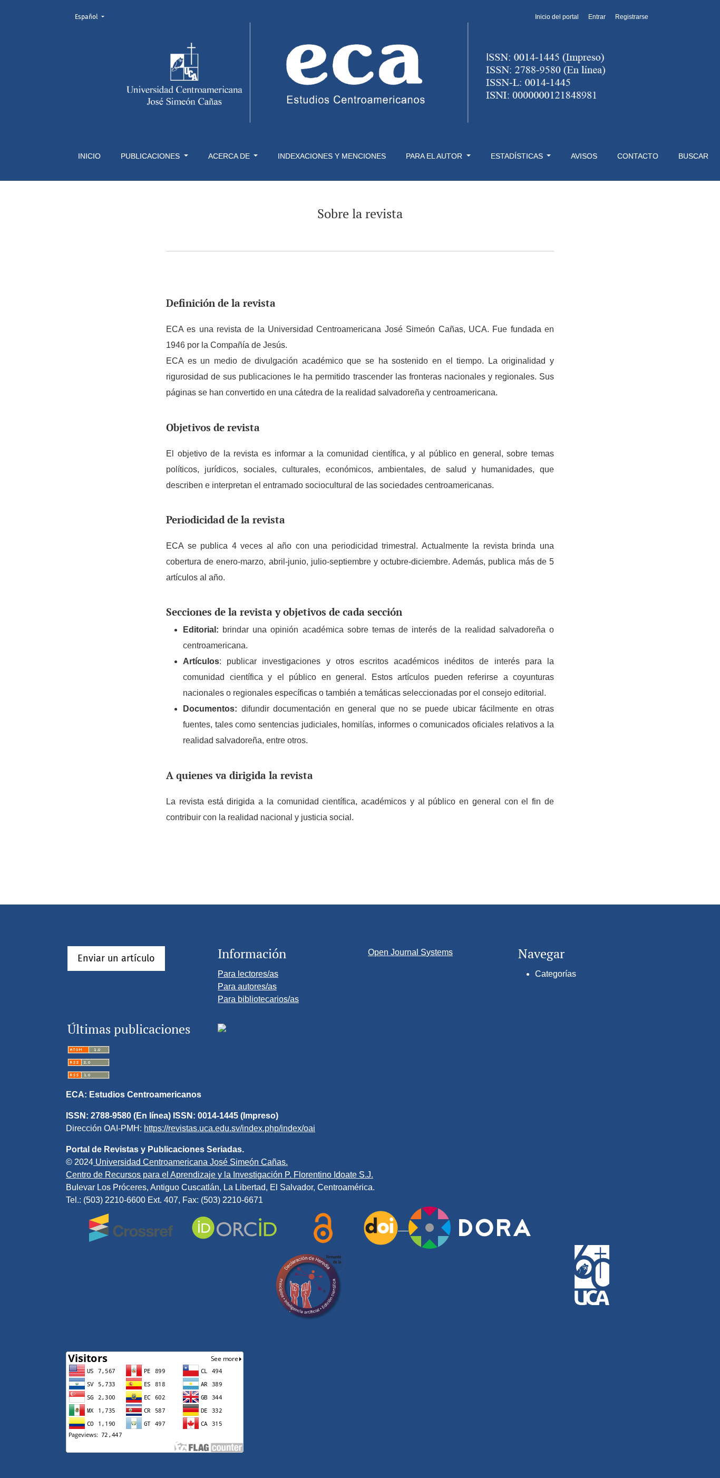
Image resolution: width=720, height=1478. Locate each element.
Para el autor (435, 156)
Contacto (637, 156)
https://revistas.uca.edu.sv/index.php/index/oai (229, 1128)
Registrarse (631, 17)
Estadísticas (518, 156)
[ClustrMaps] (222, 1027)
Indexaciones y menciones (332, 156)
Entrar (597, 17)
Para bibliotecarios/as (258, 999)
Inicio (89, 156)
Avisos (584, 156)
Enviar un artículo (116, 958)
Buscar (693, 156)
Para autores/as (247, 986)
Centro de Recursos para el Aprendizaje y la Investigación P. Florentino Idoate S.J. (219, 1174)
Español (92, 17)
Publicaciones (151, 156)
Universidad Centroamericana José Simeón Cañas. (190, 1162)
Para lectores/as (248, 973)
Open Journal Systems (410, 952)
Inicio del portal (557, 17)
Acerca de (230, 156)
